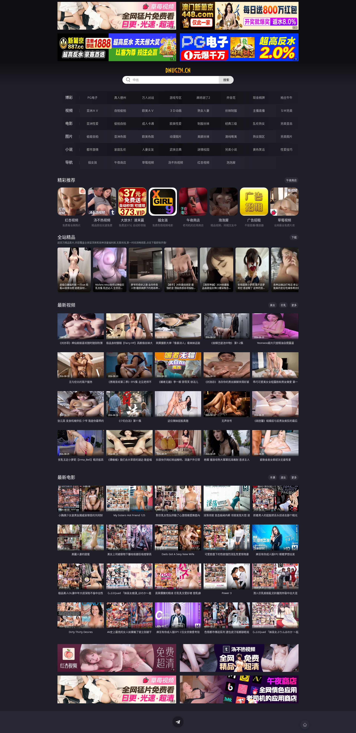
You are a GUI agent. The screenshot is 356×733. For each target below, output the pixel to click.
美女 (272, 305)
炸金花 (231, 98)
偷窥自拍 (92, 137)
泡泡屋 (231, 162)
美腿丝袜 (203, 137)
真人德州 (120, 98)
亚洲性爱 (92, 124)
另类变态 (286, 124)
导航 (69, 162)
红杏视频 (203, 162)
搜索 (226, 80)
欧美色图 (148, 137)
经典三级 (231, 124)
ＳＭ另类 (286, 111)
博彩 (69, 97)
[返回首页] (304, 724)
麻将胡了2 (203, 98)
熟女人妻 (203, 111)
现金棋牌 (259, 98)
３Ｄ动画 (176, 111)
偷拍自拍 (120, 124)
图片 (69, 136)
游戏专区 (176, 98)
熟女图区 (259, 137)
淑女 (283, 477)
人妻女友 (148, 149)
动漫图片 (176, 137)
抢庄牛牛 (286, 98)
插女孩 (92, 162)
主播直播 (259, 111)
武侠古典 (176, 149)
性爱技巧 (286, 149)
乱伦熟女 (259, 124)
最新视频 (66, 305)
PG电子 (93, 98)
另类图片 (286, 137)
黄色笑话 (259, 149)
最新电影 (66, 477)
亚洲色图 (120, 137)
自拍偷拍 (120, 111)
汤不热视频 (175, 162)
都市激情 (92, 149)
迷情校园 (203, 149)
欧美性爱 (176, 124)
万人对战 (148, 98)
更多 (294, 305)
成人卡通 (148, 124)
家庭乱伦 (120, 149)
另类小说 (231, 149)
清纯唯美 (231, 137)
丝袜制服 (231, 111)
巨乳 (283, 305)
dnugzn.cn (178, 70)
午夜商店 (120, 162)
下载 (294, 237)
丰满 (272, 477)
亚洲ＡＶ (92, 111)
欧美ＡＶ (148, 111)
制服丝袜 (203, 124)
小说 (69, 149)
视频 (69, 110)
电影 (69, 123)
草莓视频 (148, 162)
